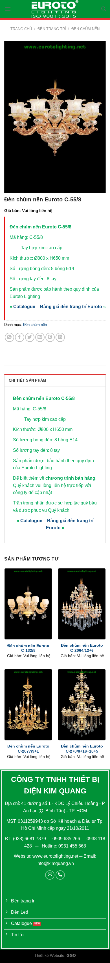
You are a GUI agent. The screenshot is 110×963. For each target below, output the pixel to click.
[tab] (55, 380)
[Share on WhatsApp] (9, 337)
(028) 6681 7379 (30, 838)
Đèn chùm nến (85, 29)
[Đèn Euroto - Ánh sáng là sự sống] (55, 9)
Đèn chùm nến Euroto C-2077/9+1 (28, 748)
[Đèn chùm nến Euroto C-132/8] (28, 603)
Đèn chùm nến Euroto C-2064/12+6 (82, 648)
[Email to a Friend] (40, 337)
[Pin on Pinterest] (50, 337)
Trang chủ (21, 29)
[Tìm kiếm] (103, 8)
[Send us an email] (49, 875)
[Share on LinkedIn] (60, 337)
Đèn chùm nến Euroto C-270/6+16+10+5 (82, 748)
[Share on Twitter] (29, 337)
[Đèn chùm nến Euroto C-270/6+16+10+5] (81, 704)
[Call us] (60, 875)
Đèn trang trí (52, 29)
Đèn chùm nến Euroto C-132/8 (28, 648)
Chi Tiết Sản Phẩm (27, 380)
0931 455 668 (72, 846)
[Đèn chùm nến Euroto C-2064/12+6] (81, 603)
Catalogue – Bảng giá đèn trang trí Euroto (57, 306)
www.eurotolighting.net (55, 856)
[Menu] (7, 9)
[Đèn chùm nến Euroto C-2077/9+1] (28, 704)
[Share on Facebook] (19, 337)
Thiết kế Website (49, 955)
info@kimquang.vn (55, 863)
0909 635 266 (66, 838)
